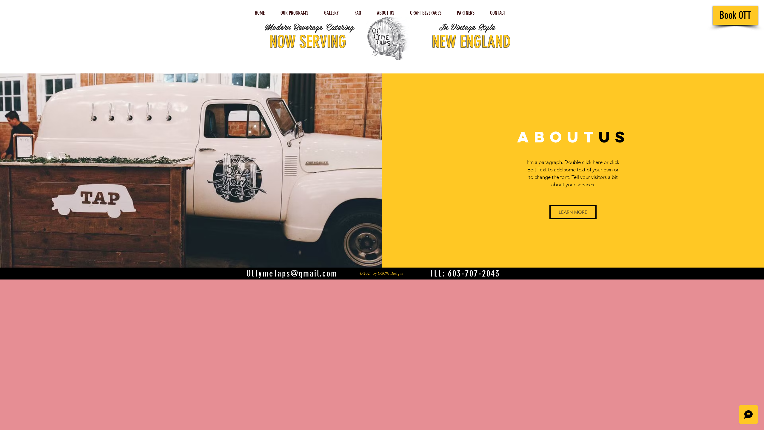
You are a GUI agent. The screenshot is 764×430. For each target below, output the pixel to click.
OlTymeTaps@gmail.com (292, 273)
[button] (573, 212)
